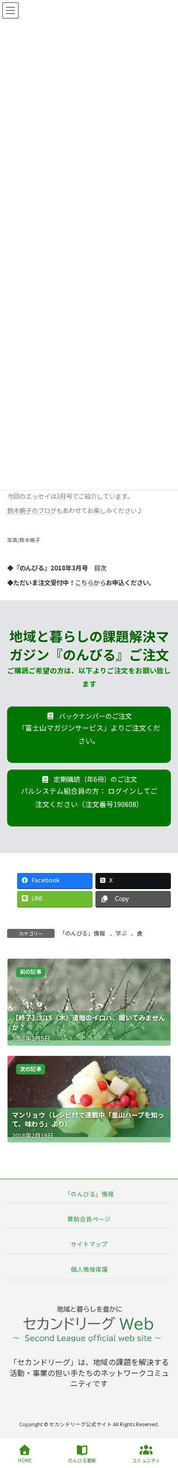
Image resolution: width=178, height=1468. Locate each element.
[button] (89, 734)
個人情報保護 (89, 1269)
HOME (25, 1460)
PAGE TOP (162, 1425)
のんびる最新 (82, 1460)
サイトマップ (89, 1243)
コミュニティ (146, 1460)
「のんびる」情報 (82, 933)
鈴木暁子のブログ (31, 510)
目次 (100, 567)
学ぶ (121, 933)
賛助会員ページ (89, 1218)
